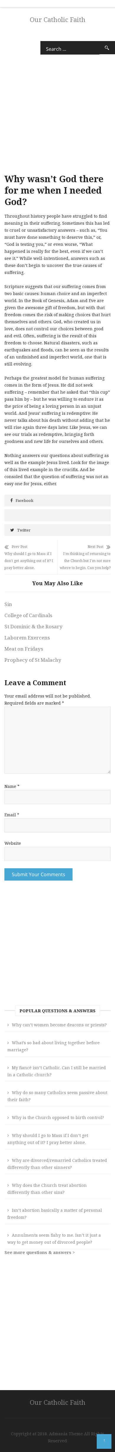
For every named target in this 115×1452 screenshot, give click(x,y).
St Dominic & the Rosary (33, 626)
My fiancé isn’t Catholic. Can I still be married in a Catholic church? (56, 1071)
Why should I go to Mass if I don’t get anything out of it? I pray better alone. (47, 1139)
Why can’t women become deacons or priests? (59, 1025)
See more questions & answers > (39, 1252)
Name (11, 786)
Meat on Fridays (23, 648)
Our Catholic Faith (58, 19)
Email (11, 815)
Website (12, 843)
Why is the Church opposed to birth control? (58, 1117)
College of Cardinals (28, 615)
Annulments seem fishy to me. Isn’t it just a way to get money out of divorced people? (54, 1238)
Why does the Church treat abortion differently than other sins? (47, 1188)
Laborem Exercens (27, 637)
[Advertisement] (57, 945)
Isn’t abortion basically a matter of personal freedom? (54, 1213)
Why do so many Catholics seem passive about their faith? (57, 1096)
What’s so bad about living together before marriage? (53, 1046)
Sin (8, 604)
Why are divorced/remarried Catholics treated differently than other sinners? (57, 1163)
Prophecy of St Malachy (32, 659)
